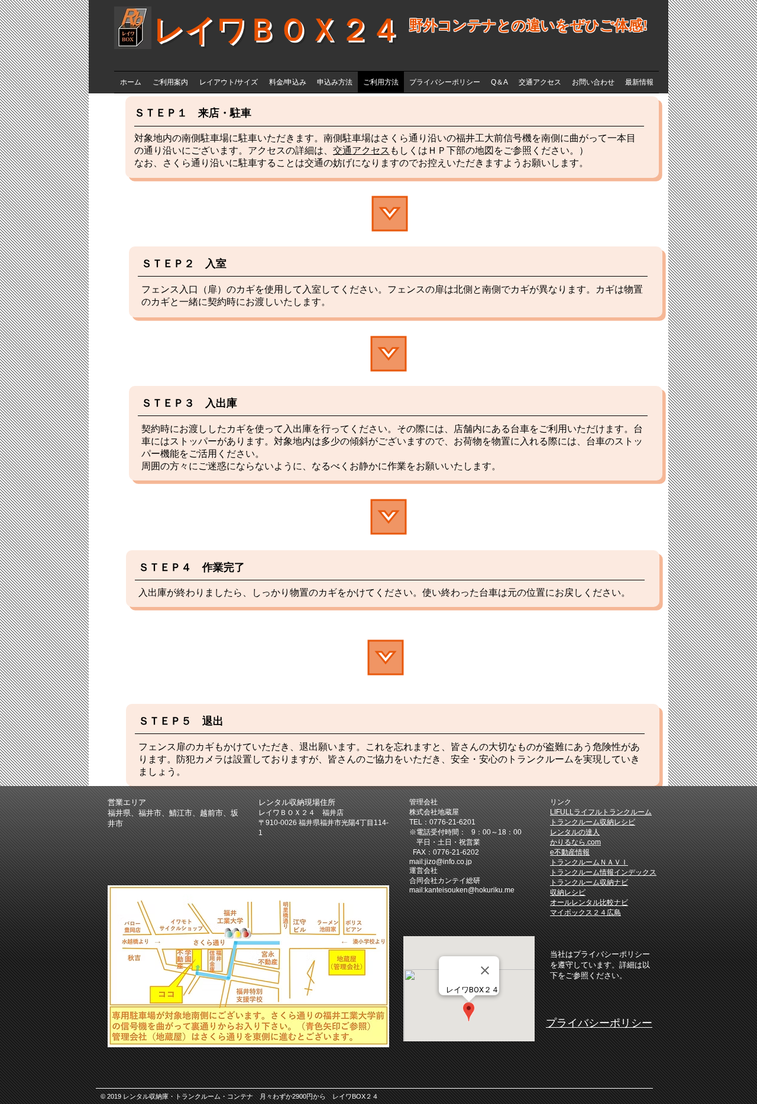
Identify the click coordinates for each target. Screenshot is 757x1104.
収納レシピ (567, 892)
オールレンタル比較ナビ (589, 902)
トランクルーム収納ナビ (589, 882)
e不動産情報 (570, 852)
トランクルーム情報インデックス (603, 872)
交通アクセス (361, 150)
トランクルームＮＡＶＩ (589, 862)
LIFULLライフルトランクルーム (601, 812)
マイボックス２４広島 (585, 912)
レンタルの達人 (575, 832)
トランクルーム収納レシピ (592, 822)
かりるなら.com (575, 842)
